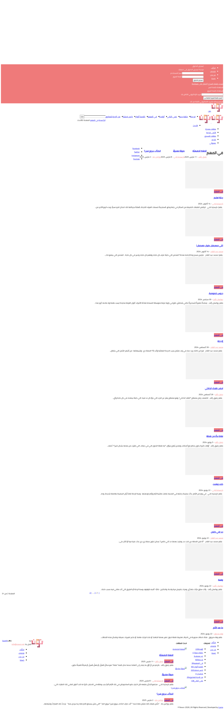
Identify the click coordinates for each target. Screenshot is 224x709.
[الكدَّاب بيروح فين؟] (179, 688)
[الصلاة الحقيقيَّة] (180, 649)
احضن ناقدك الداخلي (214, 388)
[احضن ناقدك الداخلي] (204, 378)
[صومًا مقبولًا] (181, 668)
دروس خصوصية (215, 293)
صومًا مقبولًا (179, 151)
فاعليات (213, 71)
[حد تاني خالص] (204, 522)
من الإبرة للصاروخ (112, 117)
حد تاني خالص (217, 532)
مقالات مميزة (210, 129)
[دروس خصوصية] (204, 283)
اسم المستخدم (176, 73)
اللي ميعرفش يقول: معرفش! (209, 246)
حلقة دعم (183, 117)
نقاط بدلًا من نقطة (214, 436)
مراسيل (199, 673)
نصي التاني (172, 117)
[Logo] (217, 122)
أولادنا (161, 117)
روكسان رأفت (218, 299)
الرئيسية (102, 120)
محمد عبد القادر (216, 251)
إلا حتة (220, 341)
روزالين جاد (156, 157)
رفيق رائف (202, 157)
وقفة (220, 580)
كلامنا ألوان (140, 117)
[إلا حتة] (204, 331)
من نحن (213, 75)
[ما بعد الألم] (204, 618)
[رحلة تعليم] (204, 187)
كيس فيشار (128, 117)
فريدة (192, 117)
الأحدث (195, 125)
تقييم (214, 139)
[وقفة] (204, 570)
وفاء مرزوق (218, 633)
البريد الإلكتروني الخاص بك (191, 94)
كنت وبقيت (218, 484)
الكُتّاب (213, 68)
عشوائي (212, 143)
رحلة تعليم (218, 198)
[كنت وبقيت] (204, 474)
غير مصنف (198, 656)
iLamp (220, 707)
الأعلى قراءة (211, 132)
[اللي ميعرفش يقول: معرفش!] (204, 235)
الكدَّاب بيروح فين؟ (152, 151)
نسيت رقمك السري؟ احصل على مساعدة (207, 84)
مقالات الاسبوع (210, 136)
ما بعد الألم (218, 628)
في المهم (152, 117)
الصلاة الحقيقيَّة (199, 151)
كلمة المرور (177, 76)
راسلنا (213, 78)
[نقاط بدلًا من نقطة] (204, 426)
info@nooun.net (18, 644)
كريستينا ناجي (179, 157)
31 (90, 593)
